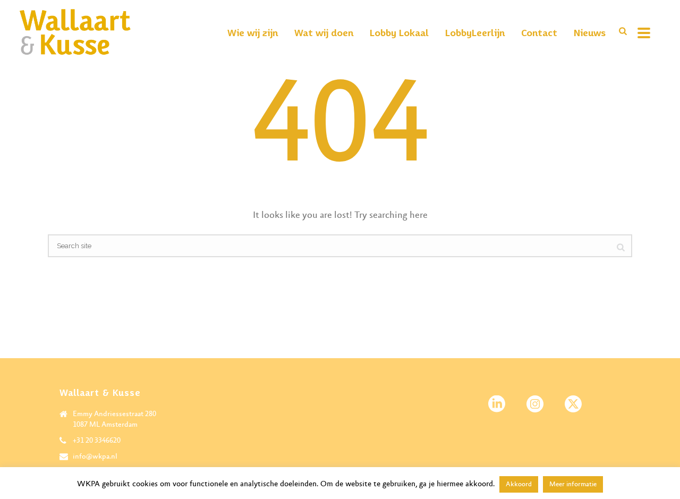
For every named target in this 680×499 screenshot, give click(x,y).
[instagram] (534, 404)
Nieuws (590, 32)
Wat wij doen (323, 32)
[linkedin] (496, 404)
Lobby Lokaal (399, 32)
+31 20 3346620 (97, 440)
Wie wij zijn (252, 32)
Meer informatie (573, 484)
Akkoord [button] (519, 484)
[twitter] (573, 404)
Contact (539, 32)
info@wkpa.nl (95, 456)
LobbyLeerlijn (475, 32)
